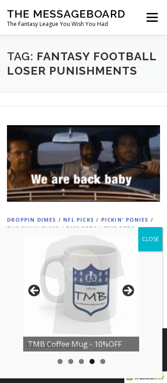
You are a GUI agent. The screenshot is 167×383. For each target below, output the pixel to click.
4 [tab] (92, 361)
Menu (151, 17)
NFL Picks (78, 219)
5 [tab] (102, 361)
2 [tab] (70, 361)
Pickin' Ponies (125, 219)
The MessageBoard (66, 13)
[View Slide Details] (81, 293)
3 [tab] (81, 361)
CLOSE (150, 239)
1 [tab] (60, 361)
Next (128, 291)
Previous (35, 291)
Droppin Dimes (32, 219)
